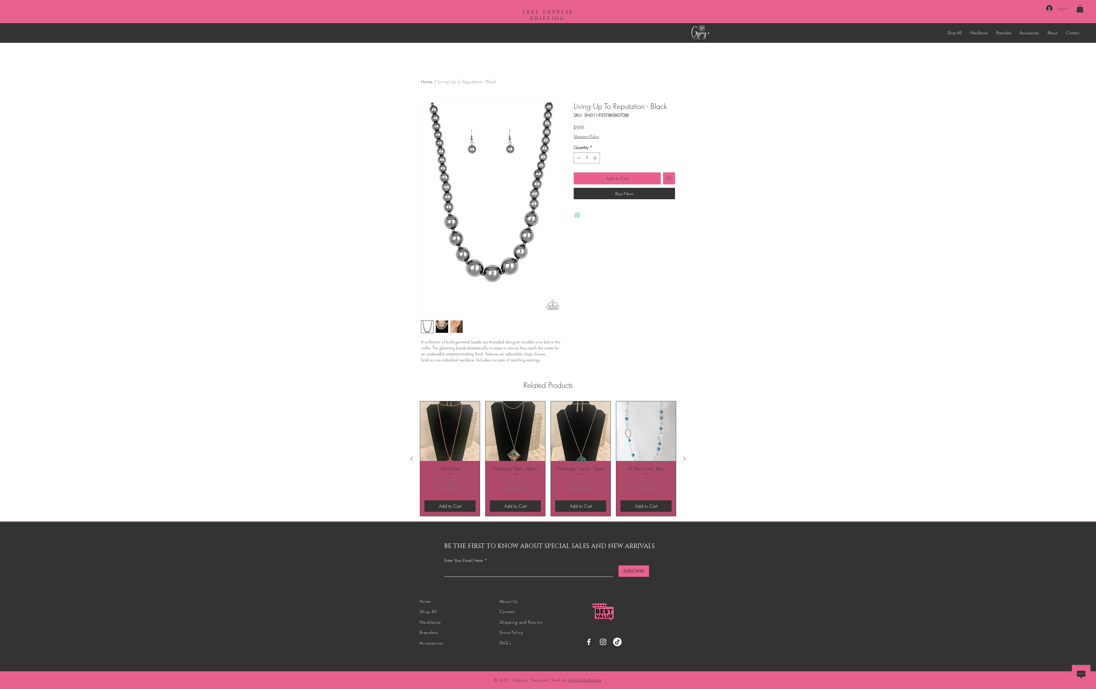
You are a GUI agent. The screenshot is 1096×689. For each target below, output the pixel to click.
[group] (548, 458)
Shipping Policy (586, 136)
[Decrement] (578, 158)
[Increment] (595, 158)
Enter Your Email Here (463, 561)
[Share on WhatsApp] (577, 215)
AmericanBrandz (585, 680)
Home (426, 81)
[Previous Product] (411, 458)
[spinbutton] (587, 158)
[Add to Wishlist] (669, 178)
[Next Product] (684, 458)
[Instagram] (603, 642)
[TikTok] (617, 642)
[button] (1079, 8)
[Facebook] (589, 642)
